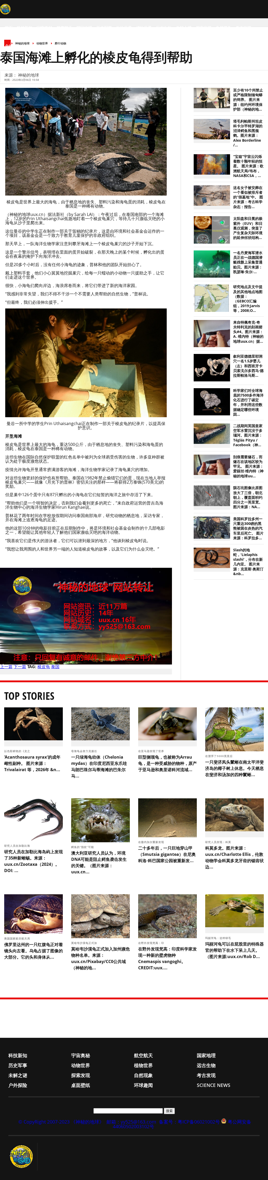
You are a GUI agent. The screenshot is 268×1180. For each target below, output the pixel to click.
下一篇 (20, 666)
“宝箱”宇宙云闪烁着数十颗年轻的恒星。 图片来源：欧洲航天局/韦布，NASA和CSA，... (248, 166)
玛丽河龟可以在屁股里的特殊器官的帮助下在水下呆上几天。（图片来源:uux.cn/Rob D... (234, 950)
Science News (78, 46)
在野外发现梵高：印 (151, 943)
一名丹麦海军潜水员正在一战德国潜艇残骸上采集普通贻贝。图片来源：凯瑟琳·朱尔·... (248, 262)
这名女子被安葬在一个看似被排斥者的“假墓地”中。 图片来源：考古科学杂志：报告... (248, 197)
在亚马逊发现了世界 (151, 751)
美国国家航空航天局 (17, 938)
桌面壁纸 (32, 46)
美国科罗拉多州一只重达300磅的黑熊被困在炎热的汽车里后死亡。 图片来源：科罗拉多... (248, 528)
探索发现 (203, 27)
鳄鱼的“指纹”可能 (83, 847)
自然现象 (223, 27)
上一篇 (6, 666)
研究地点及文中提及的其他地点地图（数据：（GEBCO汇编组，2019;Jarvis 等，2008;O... (248, 298)
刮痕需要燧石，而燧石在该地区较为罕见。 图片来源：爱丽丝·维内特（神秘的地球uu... (248, 466)
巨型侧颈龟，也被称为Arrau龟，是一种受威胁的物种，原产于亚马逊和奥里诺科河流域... (167, 763)
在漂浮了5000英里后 (219, 756)
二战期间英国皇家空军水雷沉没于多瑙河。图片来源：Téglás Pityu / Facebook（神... (248, 435)
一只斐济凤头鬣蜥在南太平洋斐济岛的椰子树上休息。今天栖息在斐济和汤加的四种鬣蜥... (234, 768)
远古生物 (164, 27)
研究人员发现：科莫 (218, 842)
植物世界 (144, 27)
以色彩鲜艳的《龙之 (17, 751)
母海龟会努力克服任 (84, 751)
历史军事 (104, 27)
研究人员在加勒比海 (17, 845)
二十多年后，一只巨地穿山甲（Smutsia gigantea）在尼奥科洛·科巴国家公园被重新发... (167, 854)
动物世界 (124, 27)
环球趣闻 (52, 46)
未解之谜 (184, 27)
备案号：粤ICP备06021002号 (189, 1122)
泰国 (55, 666)
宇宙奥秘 (44, 27)
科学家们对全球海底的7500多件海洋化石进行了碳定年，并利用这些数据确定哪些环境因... (248, 402)
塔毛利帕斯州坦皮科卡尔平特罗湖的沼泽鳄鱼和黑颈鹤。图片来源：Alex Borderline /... (248, 133)
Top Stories (29, 696)
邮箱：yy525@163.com (131, 1122)
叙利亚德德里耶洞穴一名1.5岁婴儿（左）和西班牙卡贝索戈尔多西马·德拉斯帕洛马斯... (248, 366)
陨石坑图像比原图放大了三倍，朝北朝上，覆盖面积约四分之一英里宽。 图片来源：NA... (248, 497)
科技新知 (24, 27)
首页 (9, 27)
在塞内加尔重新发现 (151, 842)
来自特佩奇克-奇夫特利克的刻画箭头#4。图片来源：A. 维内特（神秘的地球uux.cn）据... (248, 332)
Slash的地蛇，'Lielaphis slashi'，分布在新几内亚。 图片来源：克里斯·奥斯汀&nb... (248, 562)
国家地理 (84, 27)
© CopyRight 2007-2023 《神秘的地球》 (61, 1122)
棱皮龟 (43, 666)
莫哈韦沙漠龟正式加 (84, 943)
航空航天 (64, 27)
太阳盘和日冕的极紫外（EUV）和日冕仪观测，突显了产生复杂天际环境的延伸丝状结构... (248, 228)
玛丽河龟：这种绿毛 (218, 938)
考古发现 (243, 27)
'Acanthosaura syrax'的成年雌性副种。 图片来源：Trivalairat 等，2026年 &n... (32, 763)
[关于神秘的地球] (22, 1157)
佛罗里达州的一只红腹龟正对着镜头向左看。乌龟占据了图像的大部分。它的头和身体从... (33, 951)
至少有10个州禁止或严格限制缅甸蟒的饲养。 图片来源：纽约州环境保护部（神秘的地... (248, 100)
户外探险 (12, 46)
